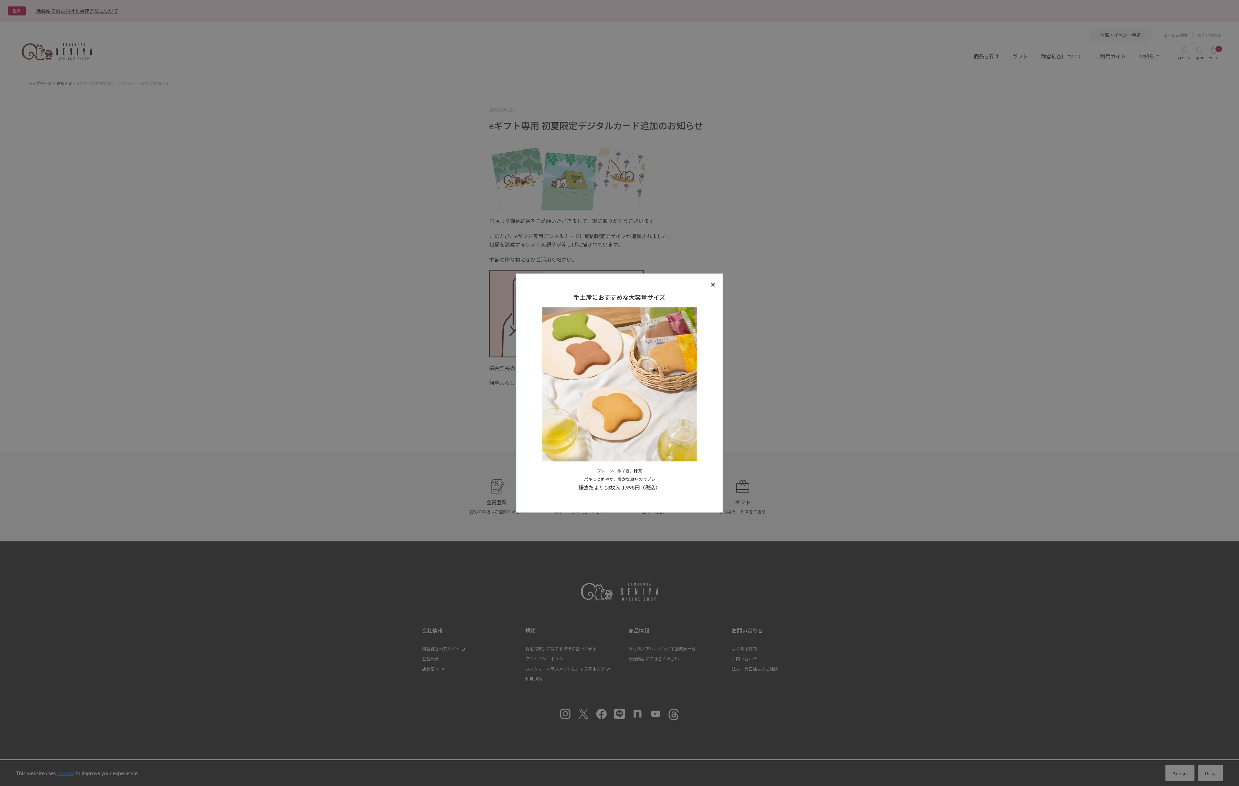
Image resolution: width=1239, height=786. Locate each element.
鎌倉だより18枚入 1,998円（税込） (619, 487)
